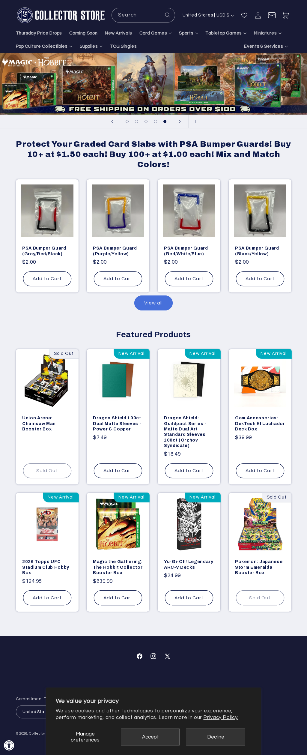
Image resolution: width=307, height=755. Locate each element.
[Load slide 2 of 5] (137, 121)
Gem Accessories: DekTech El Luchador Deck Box (260, 423)
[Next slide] (179, 121)
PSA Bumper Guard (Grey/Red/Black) (44, 251)
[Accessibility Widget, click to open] (9, 745)
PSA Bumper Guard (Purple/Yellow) (115, 251)
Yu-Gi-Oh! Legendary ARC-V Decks (188, 564)
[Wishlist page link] (244, 15)
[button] (155, 33)
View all (153, 303)
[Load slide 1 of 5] (127, 121)
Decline (215, 737)
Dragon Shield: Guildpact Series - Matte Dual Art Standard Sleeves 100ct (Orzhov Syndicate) (185, 431)
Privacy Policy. (220, 717)
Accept (150, 737)
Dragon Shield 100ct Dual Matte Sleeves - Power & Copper (117, 423)
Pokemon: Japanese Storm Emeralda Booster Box (258, 567)
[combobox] (143, 15)
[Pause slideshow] (194, 121)
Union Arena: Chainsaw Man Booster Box (39, 423)
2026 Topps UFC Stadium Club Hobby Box (45, 567)
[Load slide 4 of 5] (155, 121)
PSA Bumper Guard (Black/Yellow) (257, 251)
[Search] (168, 15)
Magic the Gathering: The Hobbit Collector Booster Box (117, 567)
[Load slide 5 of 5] (165, 121)
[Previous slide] (112, 121)
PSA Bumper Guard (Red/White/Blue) (186, 251)
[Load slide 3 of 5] (146, 121)
